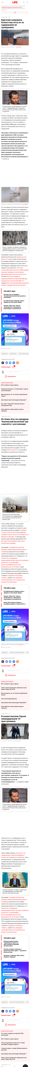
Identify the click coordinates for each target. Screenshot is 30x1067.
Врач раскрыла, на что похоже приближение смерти (14, 395)
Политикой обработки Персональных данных (11, 7)
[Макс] (6, 362)
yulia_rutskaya (24, 204)
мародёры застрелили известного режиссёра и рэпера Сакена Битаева (13, 580)
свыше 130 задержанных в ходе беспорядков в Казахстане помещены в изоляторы (13, 855)
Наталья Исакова (7, 647)
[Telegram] (10, 362)
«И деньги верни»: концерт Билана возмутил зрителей (14, 1049)
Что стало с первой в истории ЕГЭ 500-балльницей (12, 1034)
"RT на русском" (20, 644)
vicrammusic (18, 47)
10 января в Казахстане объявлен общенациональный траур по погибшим (14, 549)
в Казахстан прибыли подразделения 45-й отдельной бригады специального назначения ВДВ (14, 278)
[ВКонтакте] (13, 362)
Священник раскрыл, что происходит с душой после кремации (14, 389)
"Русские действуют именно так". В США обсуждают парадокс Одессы (13, 1043)
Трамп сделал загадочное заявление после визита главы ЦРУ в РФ (14, 688)
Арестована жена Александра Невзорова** (14, 400)
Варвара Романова (7, 348)
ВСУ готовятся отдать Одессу (9, 385)
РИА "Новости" (13, 450)
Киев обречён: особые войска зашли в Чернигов (12, 410)
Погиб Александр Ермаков (9, 699)
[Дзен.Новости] (2, 362)
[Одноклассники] (17, 362)
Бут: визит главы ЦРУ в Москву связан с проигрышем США (13, 404)
